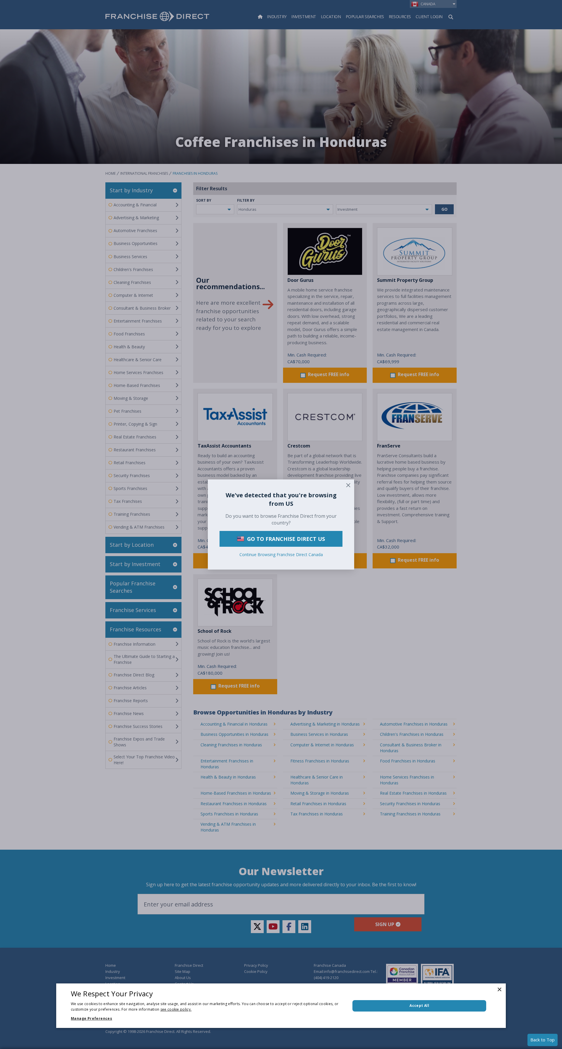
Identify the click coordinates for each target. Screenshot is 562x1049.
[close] (348, 485)
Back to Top (542, 1040)
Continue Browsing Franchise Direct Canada (281, 554)
